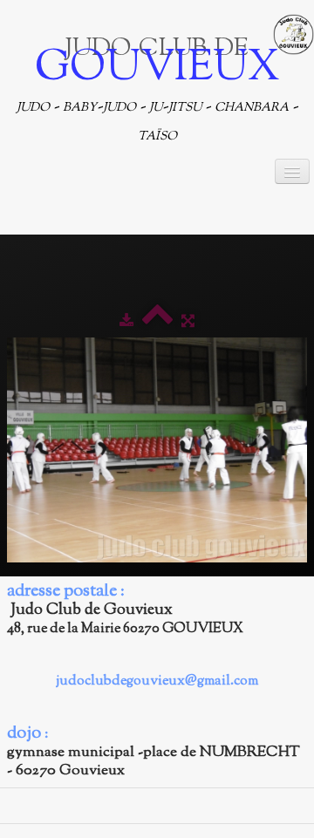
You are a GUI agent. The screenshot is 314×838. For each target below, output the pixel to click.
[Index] (157, 322)
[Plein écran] (188, 322)
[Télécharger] (126, 322)
